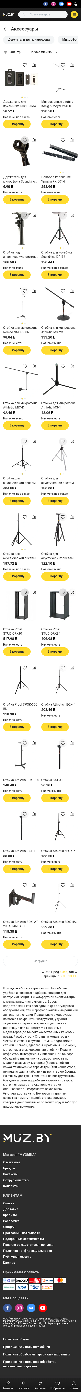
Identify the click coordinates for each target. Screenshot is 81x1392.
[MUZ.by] (9, 14)
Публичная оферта (17, 1257)
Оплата (8, 1203)
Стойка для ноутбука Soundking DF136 (56, 255)
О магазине (11, 1162)
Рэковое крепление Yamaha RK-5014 (56, 179)
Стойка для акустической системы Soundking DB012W (58, 481)
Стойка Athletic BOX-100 (21, 780)
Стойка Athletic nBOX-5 (58, 851)
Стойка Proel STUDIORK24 (50, 631)
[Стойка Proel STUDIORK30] (21, 605)
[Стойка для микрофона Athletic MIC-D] (21, 379)
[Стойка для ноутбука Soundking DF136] (59, 228)
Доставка (10, 1209)
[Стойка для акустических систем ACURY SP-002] (59, 529)
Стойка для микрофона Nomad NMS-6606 (20, 330)
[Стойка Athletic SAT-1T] (21, 827)
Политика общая (16, 1339)
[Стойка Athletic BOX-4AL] (59, 898)
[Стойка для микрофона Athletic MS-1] (59, 379)
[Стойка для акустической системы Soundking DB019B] (21, 454)
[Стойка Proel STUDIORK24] (59, 605)
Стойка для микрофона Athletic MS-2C (58, 330)
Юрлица (9, 1263)
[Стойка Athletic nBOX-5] (59, 827)
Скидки (9, 1227)
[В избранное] (25, 65)
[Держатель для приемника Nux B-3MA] (21, 77)
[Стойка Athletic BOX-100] (21, 756)
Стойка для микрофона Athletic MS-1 (58, 405)
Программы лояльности (21, 1233)
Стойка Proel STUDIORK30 (12, 631)
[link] (5, 29)
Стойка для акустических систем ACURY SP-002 (57, 556)
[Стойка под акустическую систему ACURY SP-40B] (21, 228)
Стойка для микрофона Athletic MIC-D (20, 405)
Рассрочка (11, 1221)
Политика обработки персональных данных (36, 1354)
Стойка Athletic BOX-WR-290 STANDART (21, 924)
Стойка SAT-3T (52, 780)
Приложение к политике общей (26, 1347)
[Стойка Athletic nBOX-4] (59, 680)
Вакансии (10, 1174)
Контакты (10, 1186)
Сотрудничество (16, 1180)
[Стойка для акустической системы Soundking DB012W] (59, 454)
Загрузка (40, 961)
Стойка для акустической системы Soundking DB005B (20, 556)
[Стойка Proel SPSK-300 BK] (21, 680)
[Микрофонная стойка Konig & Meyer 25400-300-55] (59, 77)
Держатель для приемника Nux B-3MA (19, 104)
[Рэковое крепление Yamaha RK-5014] (59, 153)
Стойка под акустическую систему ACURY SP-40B (20, 255)
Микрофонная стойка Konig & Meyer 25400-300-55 (57, 104)
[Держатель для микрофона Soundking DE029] (21, 153)
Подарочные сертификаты (23, 1239)
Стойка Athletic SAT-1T (20, 851)
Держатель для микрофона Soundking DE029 (19, 179)
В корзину (16, 124)
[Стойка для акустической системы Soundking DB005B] (21, 529)
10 (70, 976)
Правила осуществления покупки (28, 1245)
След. (64, 972)
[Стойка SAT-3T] (59, 756)
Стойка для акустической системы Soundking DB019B (20, 481)
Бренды (9, 1168)
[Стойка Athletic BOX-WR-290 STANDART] (21, 898)
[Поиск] (23, 14)
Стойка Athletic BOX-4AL (59, 922)
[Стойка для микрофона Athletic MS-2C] (59, 303)
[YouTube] (69, 4)
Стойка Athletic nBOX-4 (58, 704)
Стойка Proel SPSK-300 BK (20, 707)
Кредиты (10, 1215)
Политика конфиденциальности (27, 1251)
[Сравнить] (34, 65)
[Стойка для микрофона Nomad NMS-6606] (21, 303)
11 (74, 976)
